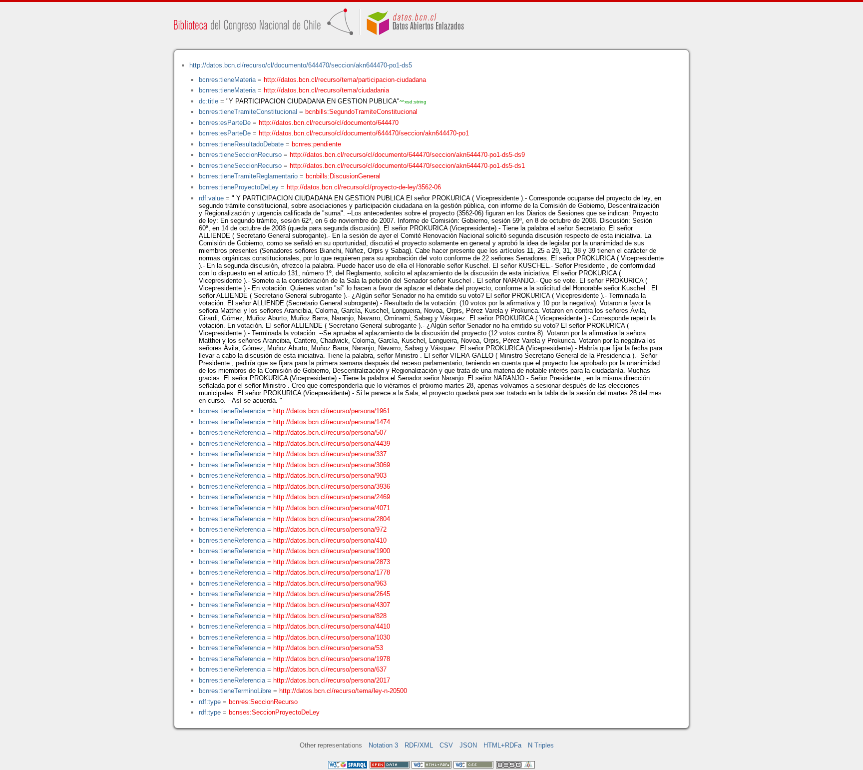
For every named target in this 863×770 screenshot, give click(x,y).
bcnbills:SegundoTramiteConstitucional (361, 111)
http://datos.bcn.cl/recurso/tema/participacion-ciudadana (345, 79)
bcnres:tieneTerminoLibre (235, 691)
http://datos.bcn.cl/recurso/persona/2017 (331, 680)
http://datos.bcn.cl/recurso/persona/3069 (331, 465)
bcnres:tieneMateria (227, 79)
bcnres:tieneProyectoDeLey (239, 187)
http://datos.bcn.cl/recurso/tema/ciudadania (326, 90)
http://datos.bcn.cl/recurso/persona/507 (330, 432)
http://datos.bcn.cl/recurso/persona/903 (330, 475)
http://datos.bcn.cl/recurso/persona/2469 (331, 497)
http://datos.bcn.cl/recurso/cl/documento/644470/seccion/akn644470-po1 (364, 133)
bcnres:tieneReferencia (232, 411)
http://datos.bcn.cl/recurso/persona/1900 (331, 551)
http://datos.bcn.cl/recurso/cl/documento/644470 (329, 122)
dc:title (208, 101)
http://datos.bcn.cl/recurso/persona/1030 (331, 637)
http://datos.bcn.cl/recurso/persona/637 (330, 669)
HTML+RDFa (502, 745)
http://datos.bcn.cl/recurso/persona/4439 (331, 443)
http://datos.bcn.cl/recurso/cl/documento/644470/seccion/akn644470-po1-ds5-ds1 (407, 165)
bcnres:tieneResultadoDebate (241, 144)
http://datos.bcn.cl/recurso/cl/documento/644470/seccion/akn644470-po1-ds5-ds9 (407, 154)
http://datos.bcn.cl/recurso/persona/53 (328, 648)
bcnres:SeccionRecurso (263, 702)
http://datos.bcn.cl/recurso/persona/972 (330, 529)
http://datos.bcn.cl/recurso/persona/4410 (331, 626)
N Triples (541, 745)
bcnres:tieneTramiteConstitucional (248, 111)
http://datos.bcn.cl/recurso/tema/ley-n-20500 (343, 691)
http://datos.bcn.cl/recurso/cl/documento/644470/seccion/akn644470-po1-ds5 (300, 65)
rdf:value (211, 198)
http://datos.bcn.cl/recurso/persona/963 (330, 583)
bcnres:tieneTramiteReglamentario (248, 176)
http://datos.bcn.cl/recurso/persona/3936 (331, 486)
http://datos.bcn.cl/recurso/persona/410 (330, 540)
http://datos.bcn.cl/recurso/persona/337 (330, 454)
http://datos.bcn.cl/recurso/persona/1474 (331, 422)
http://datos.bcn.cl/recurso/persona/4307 (331, 605)
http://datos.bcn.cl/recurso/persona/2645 (331, 594)
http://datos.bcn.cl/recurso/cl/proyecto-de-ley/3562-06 (364, 187)
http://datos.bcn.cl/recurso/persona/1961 (331, 411)
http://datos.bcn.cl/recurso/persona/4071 (331, 508)
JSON (468, 745)
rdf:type (210, 702)
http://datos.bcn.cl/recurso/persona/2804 (331, 519)
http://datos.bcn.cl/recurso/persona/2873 (331, 562)
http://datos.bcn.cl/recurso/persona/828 (330, 616)
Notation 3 (383, 745)
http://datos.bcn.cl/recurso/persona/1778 (331, 572)
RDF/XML (419, 745)
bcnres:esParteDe (225, 122)
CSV (446, 745)
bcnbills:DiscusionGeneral (343, 176)
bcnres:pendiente (316, 144)
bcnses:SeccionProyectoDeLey (274, 712)
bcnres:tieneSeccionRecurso (240, 154)
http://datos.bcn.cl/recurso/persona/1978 (331, 659)
